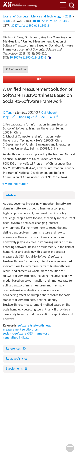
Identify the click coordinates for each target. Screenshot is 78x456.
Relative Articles (16, 358)
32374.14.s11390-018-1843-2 (30, 25)
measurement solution (17, 329)
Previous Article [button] (17, 69)
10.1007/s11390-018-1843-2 (51, 21)
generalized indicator (17, 337)
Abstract (12, 195)
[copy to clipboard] (49, 57)
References (16, 348)
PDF (39, 79)
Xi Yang (7, 112)
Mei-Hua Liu (48, 117)
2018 (68, 16)
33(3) (6, 21)
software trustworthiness (34, 325)
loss (36, 329)
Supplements (16, 368)
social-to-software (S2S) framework (26, 333)
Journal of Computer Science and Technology (32, 16)
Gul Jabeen (48, 112)
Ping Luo (8, 117)
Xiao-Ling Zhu (27, 117)
